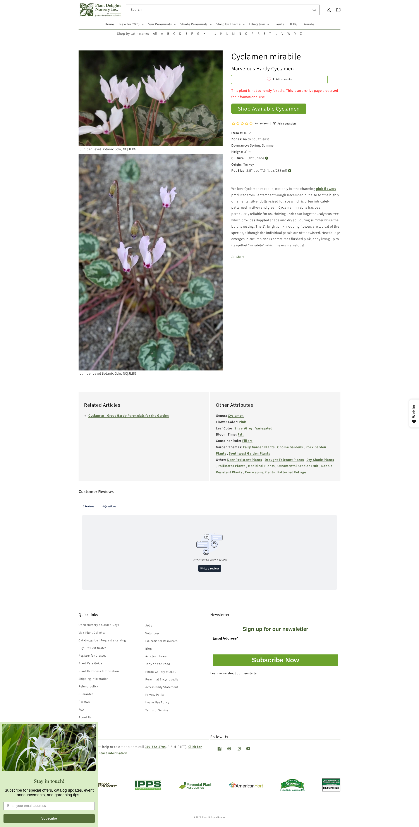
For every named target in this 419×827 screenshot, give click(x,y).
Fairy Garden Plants (259, 447)
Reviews (84, 702)
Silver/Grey (243, 428)
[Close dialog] (94, 725)
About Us (85, 717)
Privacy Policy (154, 695)
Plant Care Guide (91, 663)
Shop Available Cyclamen (269, 108)
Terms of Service (156, 710)
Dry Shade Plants (320, 459)
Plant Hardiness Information (99, 671)
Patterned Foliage (291, 472)
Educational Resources (161, 641)
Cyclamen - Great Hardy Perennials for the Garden (128, 415)
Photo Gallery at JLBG (161, 672)
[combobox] (222, 10)
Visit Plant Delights (92, 633)
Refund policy (88, 686)
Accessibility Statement (161, 687)
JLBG (293, 24)
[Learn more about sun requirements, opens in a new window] (266, 158)
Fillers (247, 440)
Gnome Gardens (290, 447)
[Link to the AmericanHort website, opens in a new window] (246, 786)
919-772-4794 (155, 746)
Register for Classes (92, 655)
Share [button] (240, 257)
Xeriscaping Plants (260, 472)
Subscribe (49, 818)
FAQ (81, 709)
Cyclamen (236, 415)
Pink (242, 422)
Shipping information (94, 679)
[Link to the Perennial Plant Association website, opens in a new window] (195, 787)
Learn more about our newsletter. (234, 673)
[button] (131, 24)
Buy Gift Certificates (92, 648)
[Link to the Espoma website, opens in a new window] (292, 790)
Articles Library (156, 656)
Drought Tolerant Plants (284, 459)
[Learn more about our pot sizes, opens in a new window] (289, 170)
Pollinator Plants (231, 466)
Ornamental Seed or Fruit (298, 466)
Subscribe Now (275, 660)
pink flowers (326, 188)
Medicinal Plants (261, 466)
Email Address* (225, 638)
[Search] (314, 9)
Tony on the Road (157, 664)
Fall (241, 434)
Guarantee (86, 694)
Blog (148, 649)
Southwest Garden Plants (249, 453)
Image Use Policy (157, 702)
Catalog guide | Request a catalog (102, 640)
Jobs (148, 625)
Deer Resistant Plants (244, 459)
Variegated (264, 428)
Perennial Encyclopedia (161, 679)
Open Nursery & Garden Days (99, 625)
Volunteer (152, 633)
